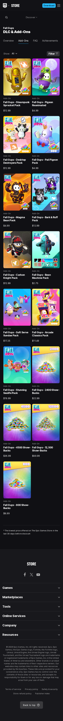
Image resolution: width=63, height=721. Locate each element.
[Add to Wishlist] (27, 61)
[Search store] (6, 17)
